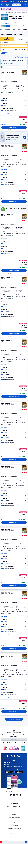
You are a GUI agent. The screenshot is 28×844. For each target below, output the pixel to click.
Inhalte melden (14, 803)
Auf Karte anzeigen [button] (7, 23)
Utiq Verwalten (14, 820)
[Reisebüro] (26, 841)
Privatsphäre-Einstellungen (14, 817)
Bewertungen (7, 29)
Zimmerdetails (4, 73)
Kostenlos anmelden (21, 8)
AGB (14, 822)
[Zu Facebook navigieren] (7, 795)
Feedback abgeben (14, 739)
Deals (3, 1)
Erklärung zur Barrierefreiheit (14, 828)
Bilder (14, 29)
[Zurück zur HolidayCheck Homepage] (5, 5)
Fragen (18, 29)
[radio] (14, 100)
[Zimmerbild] (24, 72)
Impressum (14, 833)
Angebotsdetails (5, 113)
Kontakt (19, 1)
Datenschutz (14, 814)
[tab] (7, 39)
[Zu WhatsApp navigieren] (20, 795)
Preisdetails (4, 124)
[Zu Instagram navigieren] (11, 795)
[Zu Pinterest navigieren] (17, 795)
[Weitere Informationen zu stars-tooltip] (23, 18)
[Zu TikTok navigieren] (14, 795)
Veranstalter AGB (14, 809)
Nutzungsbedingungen (14, 811)
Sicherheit (14, 831)
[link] (22, 5)
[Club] (9, 9)
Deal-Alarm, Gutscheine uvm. (14, 806)
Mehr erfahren (11, 63)
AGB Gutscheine (14, 825)
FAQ (14, 800)
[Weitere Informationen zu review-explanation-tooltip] (23, 25)
